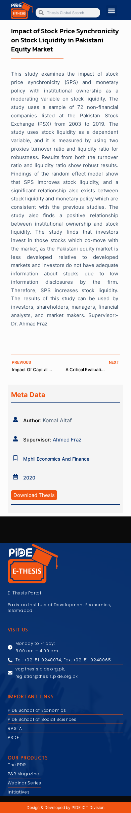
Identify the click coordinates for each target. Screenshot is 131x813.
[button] (111, 10)
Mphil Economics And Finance (56, 459)
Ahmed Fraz (67, 439)
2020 (29, 477)
